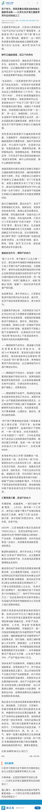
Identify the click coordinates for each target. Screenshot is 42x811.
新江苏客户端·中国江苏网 (27, 20)
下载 (37, 808)
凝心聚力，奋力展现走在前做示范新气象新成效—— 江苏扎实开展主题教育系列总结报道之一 (21, 793)
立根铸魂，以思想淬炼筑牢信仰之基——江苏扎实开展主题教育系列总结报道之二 (21, 780)
